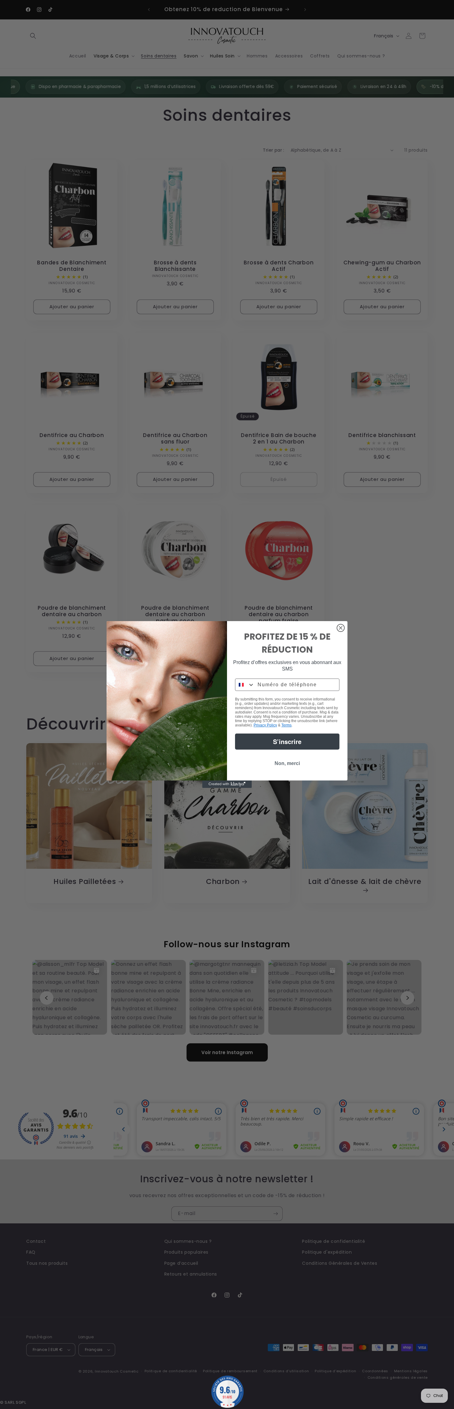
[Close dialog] (340, 628)
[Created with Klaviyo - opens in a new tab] (227, 784)
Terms (286, 725)
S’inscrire (287, 741)
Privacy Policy (265, 725)
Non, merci (287, 763)
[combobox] (244, 685)
